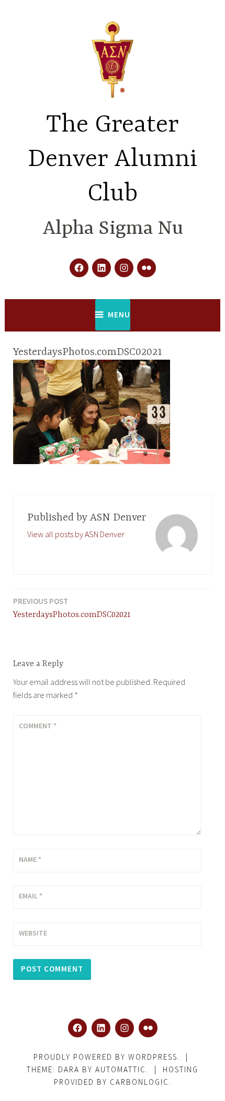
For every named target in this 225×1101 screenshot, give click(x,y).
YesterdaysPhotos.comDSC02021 (72, 608)
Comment (38, 725)
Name (30, 859)
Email (30, 896)
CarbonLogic (139, 1082)
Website (33, 933)
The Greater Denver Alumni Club (113, 159)
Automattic (120, 1069)
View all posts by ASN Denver (76, 534)
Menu (119, 314)
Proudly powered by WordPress (105, 1057)
